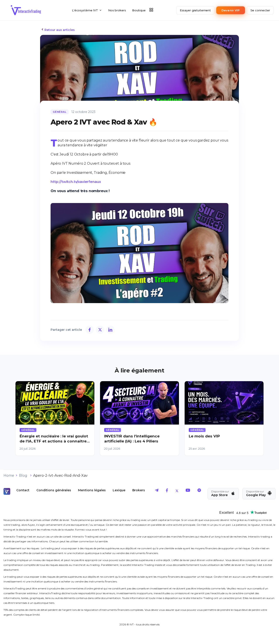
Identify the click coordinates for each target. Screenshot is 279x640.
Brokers (138, 490)
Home (8, 475)
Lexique (119, 490)
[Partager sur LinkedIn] (110, 330)
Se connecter (260, 10)
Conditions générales (53, 490)
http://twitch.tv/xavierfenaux (76, 182)
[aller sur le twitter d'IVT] (177, 491)
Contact (22, 490)
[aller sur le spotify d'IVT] (199, 491)
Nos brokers (117, 10)
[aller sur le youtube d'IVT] (188, 491)
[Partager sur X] (100, 330)
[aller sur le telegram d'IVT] (157, 491)
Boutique (139, 10)
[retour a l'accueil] (26, 10)
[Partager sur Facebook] (89, 330)
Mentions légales (92, 490)
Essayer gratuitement (195, 10)
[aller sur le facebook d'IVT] (167, 491)
